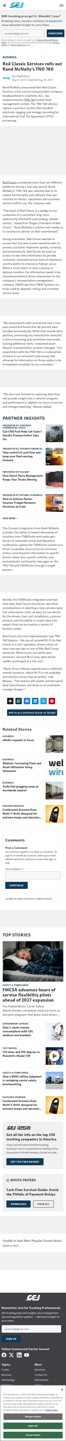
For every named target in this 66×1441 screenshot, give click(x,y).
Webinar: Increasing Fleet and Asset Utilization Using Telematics (22, 767)
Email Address (14, 869)
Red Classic (10, 182)
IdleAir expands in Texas (18, 740)
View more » (10, 518)
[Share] (27, 701)
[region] (33, 1413)
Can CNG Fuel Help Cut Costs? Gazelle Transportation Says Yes (22, 435)
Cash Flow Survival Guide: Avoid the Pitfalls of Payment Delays (32, 1192)
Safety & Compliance (16, 985)
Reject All (33, 1426)
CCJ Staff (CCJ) (20, 76)
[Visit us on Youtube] (26, 1354)
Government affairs (15, 1023)
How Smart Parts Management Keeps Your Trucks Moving (23, 477)
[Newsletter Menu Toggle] (61, 5)
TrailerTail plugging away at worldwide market (20, 788)
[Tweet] (43, 701)
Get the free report (25, 1161)
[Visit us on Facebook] (4, 1354)
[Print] (10, 701)
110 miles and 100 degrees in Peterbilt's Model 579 (21, 1054)
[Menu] (4, 5)
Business (9, 57)
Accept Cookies (33, 1435)
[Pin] (52, 701)
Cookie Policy (51, 1410)
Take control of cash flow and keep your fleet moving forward (22, 456)
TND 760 (29, 100)
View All (43, 1204)
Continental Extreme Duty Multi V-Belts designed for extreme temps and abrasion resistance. (21, 814)
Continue (16, 885)
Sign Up (11, 1338)
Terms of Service (18, 45)
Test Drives (10, 1048)
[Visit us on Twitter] (11, 1354)
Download (18, 1204)
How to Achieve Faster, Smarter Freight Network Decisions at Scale (19, 502)
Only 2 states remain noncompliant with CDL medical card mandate (18, 1031)
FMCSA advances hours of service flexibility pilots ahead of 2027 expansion (29, 995)
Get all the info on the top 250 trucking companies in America (31, 1137)
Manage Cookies (33, 1416)
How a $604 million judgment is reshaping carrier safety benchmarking (22, 1080)
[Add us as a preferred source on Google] (18, 701)
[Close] (62, 1389)
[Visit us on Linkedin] (19, 1354)
